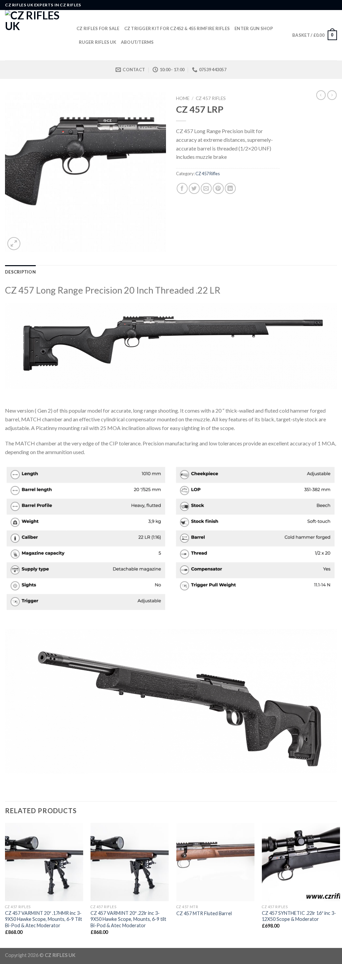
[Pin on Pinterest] (218, 188)
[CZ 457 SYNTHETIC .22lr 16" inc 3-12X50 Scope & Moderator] (301, 862)
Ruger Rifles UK (97, 42)
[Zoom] (13, 243)
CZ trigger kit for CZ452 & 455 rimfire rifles (177, 28)
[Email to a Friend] (206, 188)
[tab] (20, 272)
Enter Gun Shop (253, 28)
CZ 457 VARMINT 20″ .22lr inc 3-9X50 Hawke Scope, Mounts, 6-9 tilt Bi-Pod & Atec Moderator (128, 919)
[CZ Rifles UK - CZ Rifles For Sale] (35, 35)
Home (182, 98)
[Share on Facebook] (182, 188)
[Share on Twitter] (194, 188)
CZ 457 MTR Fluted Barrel (204, 913)
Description (20, 272)
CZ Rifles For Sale (98, 28)
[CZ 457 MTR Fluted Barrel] (215, 862)
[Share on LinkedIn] (230, 188)
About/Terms (137, 42)
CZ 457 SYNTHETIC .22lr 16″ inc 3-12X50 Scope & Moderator (299, 916)
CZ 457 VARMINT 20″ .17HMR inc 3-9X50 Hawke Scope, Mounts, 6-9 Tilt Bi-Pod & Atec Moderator (43, 919)
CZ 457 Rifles (211, 98)
